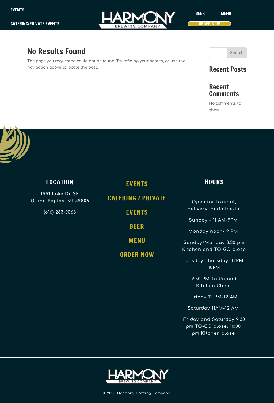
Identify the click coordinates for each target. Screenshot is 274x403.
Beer (200, 13)
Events (17, 10)
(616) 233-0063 (60, 212)
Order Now (209, 23)
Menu (226, 13)
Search (237, 53)
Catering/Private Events (34, 24)
